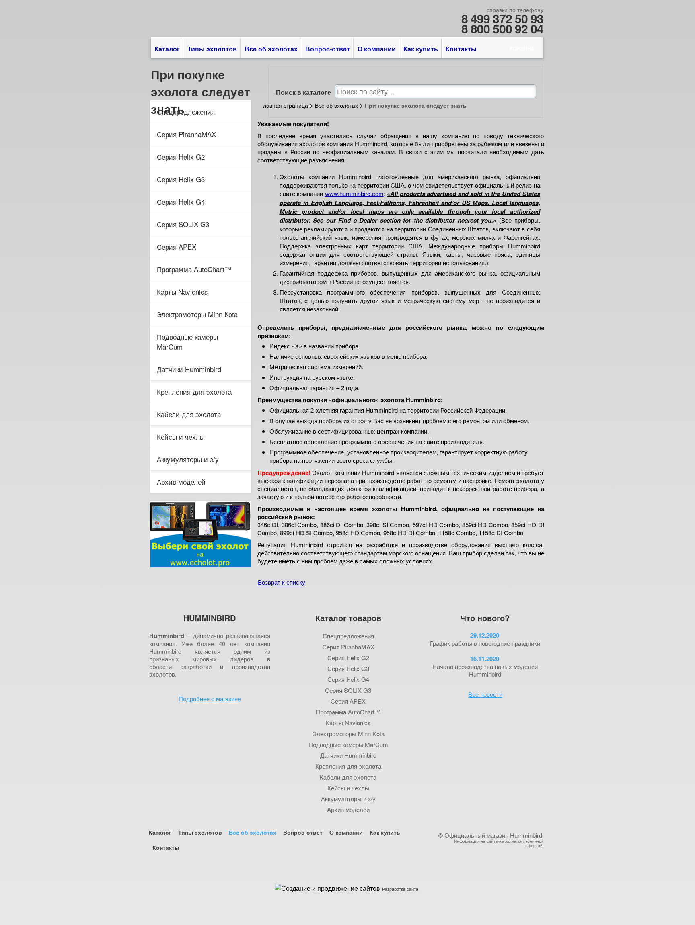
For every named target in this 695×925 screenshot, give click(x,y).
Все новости (485, 694)
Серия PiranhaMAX (186, 134)
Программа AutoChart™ (194, 269)
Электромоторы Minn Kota (197, 314)
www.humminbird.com (354, 193)
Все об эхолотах (271, 48)
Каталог (167, 48)
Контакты (461, 48)
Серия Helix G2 (181, 156)
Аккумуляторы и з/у (188, 459)
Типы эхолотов (212, 48)
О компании (377, 48)
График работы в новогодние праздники (485, 643)
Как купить (420, 48)
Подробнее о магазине (210, 698)
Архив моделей (181, 482)
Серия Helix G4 (181, 201)
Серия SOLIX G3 (183, 224)
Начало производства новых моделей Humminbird (485, 670)
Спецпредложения (186, 111)
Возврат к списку (281, 582)
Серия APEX (176, 246)
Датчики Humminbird (189, 369)
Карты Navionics (182, 292)
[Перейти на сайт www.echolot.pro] (200, 564)
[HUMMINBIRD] (216, 13)
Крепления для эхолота (194, 392)
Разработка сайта (400, 889)
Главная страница (284, 105)
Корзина (522, 48)
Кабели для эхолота (189, 414)
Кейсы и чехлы (181, 437)
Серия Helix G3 (181, 179)
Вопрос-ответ (327, 48)
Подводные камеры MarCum (187, 342)
